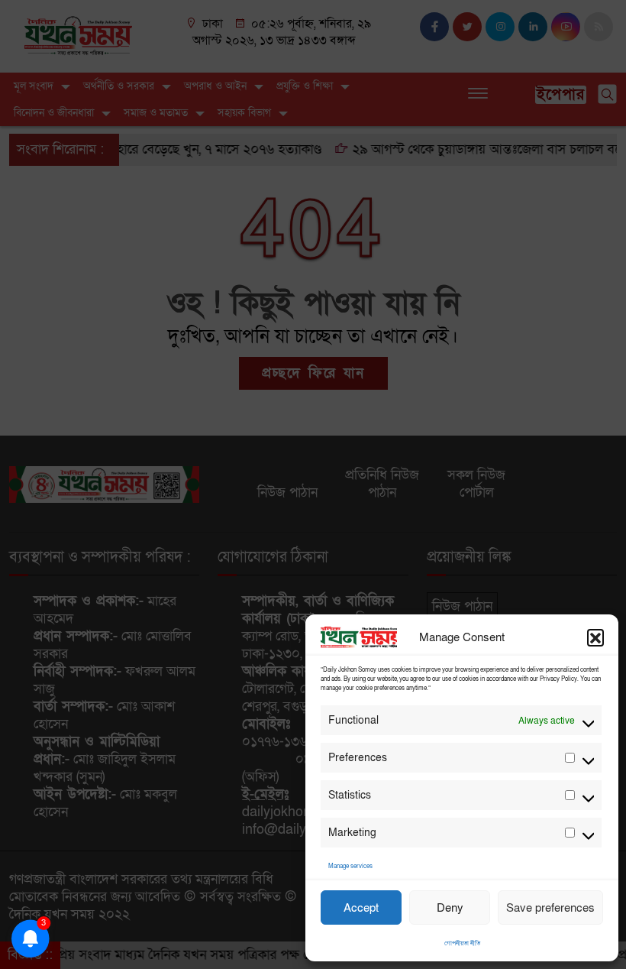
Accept (361, 908)
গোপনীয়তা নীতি (462, 943)
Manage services (350, 866)
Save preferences (550, 908)
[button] (595, 637)
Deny (450, 908)
